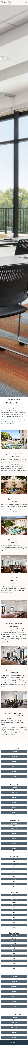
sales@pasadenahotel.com (12, 421)
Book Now (14, 1042)
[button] (25, 2)
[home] (7, 2)
